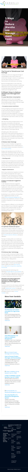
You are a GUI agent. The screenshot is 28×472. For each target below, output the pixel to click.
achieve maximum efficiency (10, 235)
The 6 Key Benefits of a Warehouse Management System (12, 396)
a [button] (22, 3)
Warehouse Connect (11, 288)
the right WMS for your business (13, 271)
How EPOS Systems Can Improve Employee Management (11, 337)
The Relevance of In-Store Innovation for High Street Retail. (12, 311)
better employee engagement (12, 197)
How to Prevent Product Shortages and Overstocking (13, 357)
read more (7, 320)
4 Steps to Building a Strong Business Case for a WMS (12, 376)
